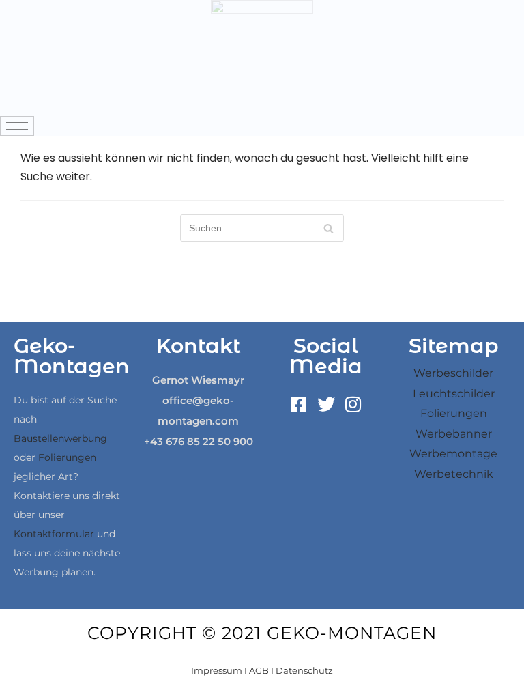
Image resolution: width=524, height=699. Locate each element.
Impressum (216, 670)
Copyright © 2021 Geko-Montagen (262, 633)
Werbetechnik (453, 474)
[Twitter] (326, 404)
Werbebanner (454, 433)
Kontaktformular (54, 534)
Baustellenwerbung (60, 438)
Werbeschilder (453, 373)
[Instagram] (353, 404)
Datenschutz (304, 670)
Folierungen (67, 457)
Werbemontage (453, 453)
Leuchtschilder (454, 393)
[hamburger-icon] (17, 126)
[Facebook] (299, 404)
